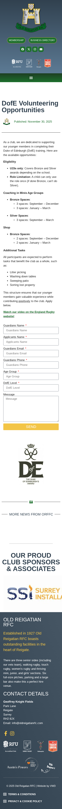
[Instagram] (35, 49)
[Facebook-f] (5, 733)
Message (9, 394)
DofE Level (10, 383)
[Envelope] (41, 49)
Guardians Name (14, 325)
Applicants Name (14, 337)
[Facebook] (22, 49)
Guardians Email (14, 348)
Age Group (10, 371)
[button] (31, 77)
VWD (53, 785)
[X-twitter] (28, 49)
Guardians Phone (14, 360)
